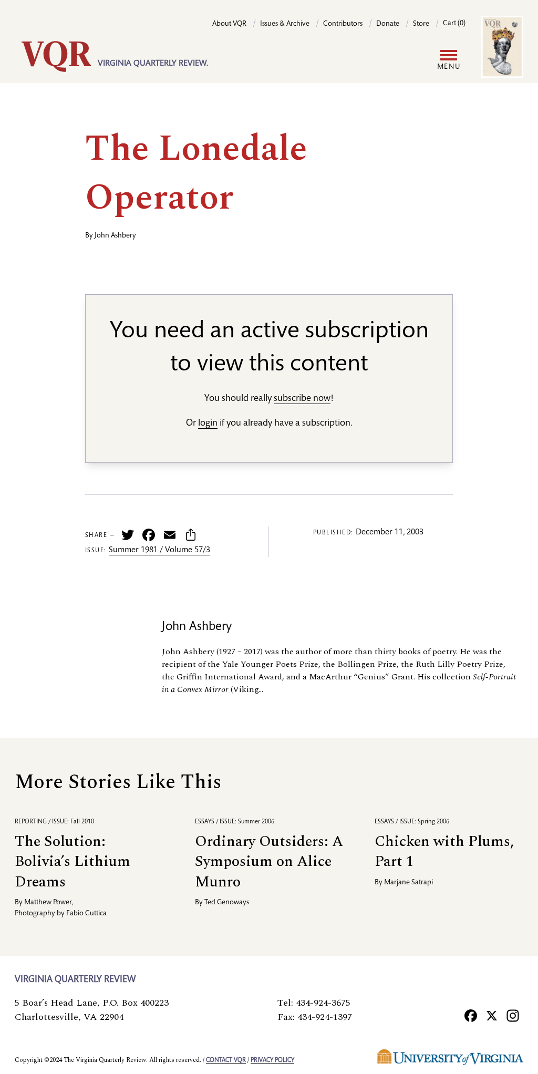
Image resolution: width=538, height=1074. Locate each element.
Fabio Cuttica (86, 913)
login (208, 423)
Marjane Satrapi (408, 882)
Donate (387, 24)
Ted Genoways (226, 902)
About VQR (229, 24)
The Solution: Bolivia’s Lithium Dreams (72, 861)
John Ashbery (115, 236)
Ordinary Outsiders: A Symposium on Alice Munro (269, 861)
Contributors (343, 24)
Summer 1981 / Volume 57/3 (159, 550)
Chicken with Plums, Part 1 (444, 851)
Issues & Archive (284, 24)
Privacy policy (272, 1060)
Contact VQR (226, 1060)
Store (421, 24)
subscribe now (302, 399)
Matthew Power (48, 902)
